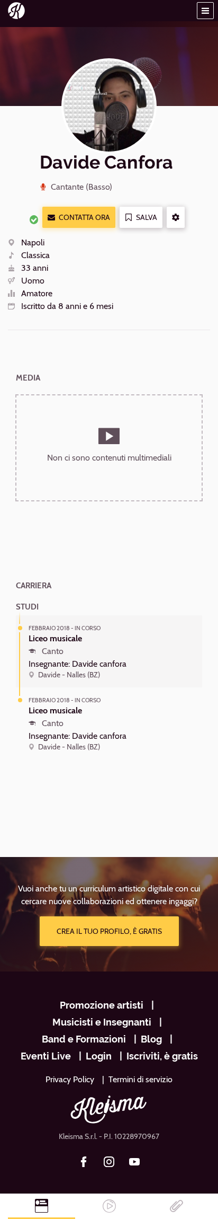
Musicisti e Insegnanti (101, 1022)
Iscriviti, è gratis (162, 1056)
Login (99, 1056)
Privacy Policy (70, 1079)
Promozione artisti (101, 1005)
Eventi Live (46, 1056)
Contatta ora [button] (84, 217)
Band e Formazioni (84, 1039)
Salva (146, 217)
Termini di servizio (140, 1079)
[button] (205, 10)
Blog (151, 1039)
